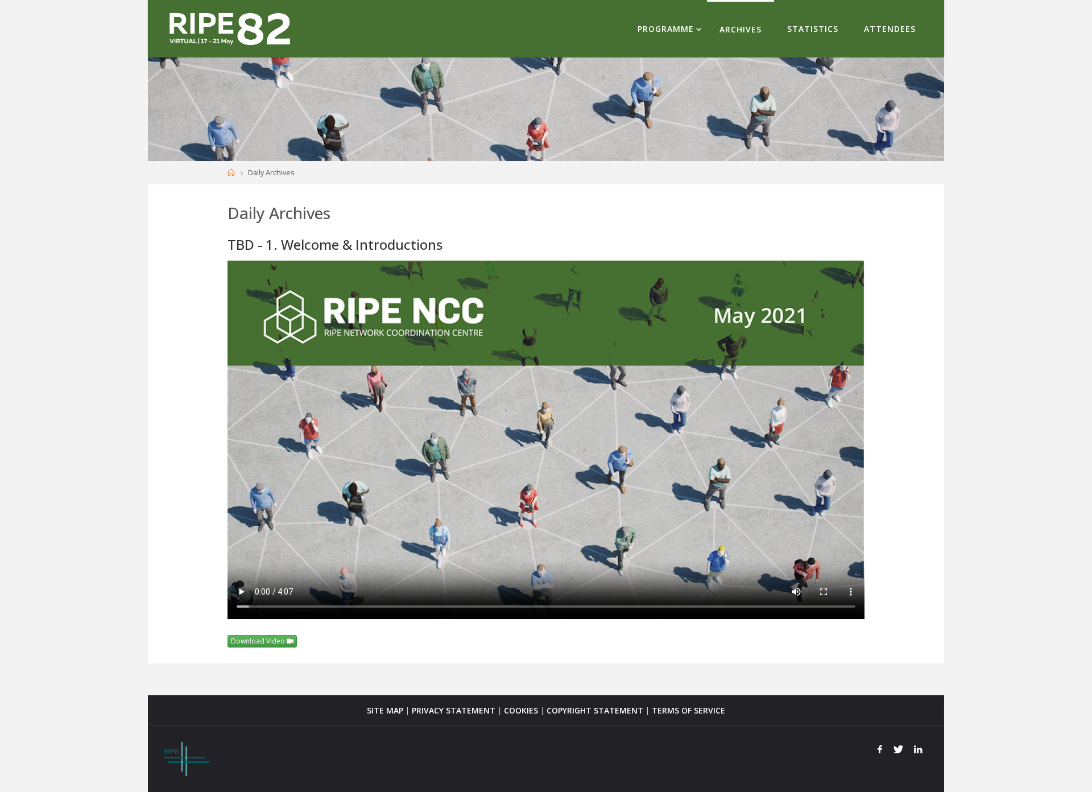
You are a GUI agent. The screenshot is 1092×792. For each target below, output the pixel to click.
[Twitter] (898, 749)
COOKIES (521, 710)
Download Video (259, 641)
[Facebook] (880, 749)
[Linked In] (918, 749)
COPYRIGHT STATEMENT (595, 710)
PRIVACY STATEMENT (453, 710)
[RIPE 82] (229, 28)
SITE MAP (385, 710)
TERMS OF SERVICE (688, 710)
